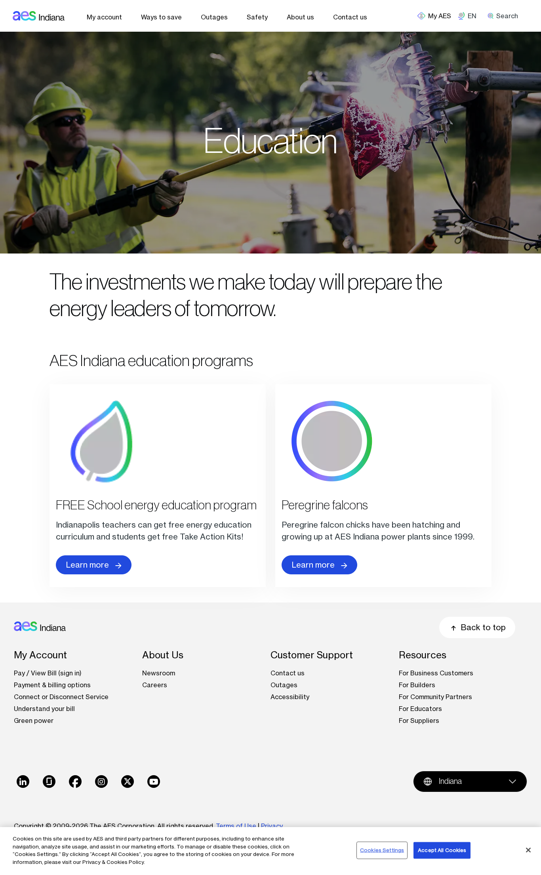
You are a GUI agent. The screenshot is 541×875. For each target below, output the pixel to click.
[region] (270, 851)
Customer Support (311, 655)
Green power (33, 720)
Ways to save (161, 17)
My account (104, 17)
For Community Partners (435, 697)
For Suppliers (419, 720)
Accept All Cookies (442, 850)
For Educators (420, 709)
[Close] (528, 850)
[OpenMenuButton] (437, 16)
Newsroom (158, 673)
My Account (40, 655)
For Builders (417, 685)
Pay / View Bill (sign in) (48, 673)
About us (300, 17)
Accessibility (289, 697)
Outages (214, 17)
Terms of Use (236, 826)
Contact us (350, 17)
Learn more (87, 565)
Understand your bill (44, 709)
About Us (162, 655)
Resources (422, 655)
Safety (257, 17)
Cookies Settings (382, 850)
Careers (154, 685)
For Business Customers (436, 673)
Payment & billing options (52, 685)
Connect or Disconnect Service (61, 697)
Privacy (272, 826)
